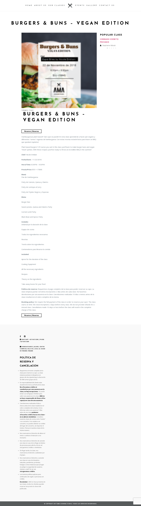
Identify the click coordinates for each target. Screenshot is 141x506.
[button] (107, 48)
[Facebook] (20, 336)
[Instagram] (25, 336)
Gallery (91, 5)
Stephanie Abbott (109, 45)
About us (40, 5)
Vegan (31, 110)
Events (80, 5)
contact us (107, 5)
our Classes (56, 5)
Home (28, 5)
